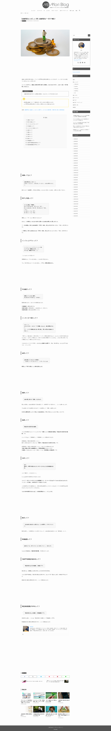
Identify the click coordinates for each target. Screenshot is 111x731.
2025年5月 (76, 143)
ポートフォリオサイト (78, 59)
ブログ (75, 100)
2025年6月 (76, 141)
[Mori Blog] (55, 4)
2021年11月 (76, 201)
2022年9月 (76, 177)
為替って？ (30, 134)
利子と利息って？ (31, 122)
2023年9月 (76, 148)
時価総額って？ (31, 140)
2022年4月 (76, 189)
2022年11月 (76, 172)
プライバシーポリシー (58, 727)
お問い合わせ (51, 727)
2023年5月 (76, 158)
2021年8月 (76, 208)
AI (74, 79)
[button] (25, 677)
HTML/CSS (76, 84)
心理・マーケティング (78, 102)
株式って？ (30, 138)
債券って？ (30, 132)
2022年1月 (76, 196)
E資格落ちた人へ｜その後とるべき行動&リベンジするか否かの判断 (81, 130)
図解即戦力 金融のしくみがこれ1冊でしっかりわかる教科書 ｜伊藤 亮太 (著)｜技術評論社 (44, 109)
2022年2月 (76, 194)
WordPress (76, 90)
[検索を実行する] (89, 35)
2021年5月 (76, 215)
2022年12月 (76, 170)
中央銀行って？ (31, 126)
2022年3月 (76, 191)
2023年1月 (76, 167)
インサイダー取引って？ (33, 128)
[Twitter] (22, 634)
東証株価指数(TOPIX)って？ (34, 144)
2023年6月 (76, 155)
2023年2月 (76, 165)
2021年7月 (76, 211)
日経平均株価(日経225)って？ (34, 142)
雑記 (75, 107)
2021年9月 (76, 206)
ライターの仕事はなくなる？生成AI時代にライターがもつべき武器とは (81, 120)
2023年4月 (76, 160)
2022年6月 (76, 184)
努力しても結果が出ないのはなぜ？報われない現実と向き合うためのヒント (81, 127)
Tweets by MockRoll (76, 72)
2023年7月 (76, 153)
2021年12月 (76, 199)
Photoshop (76, 88)
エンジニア (76, 82)
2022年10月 (76, 175)
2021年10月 (76, 203)
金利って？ (30, 130)
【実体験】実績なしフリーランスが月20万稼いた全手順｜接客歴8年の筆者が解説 (81, 116)
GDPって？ (30, 136)
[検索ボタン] (79, 10)
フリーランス (76, 97)
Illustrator (76, 86)
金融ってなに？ (31, 119)
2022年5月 (76, 187)
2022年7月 (76, 182)
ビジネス (75, 95)
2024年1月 (76, 146)
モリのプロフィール (77, 60)
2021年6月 (76, 213)
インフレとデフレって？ (33, 124)
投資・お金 (76, 104)
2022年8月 (76, 179)
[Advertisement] (46, 24)
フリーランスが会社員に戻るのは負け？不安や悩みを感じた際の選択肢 (81, 123)
